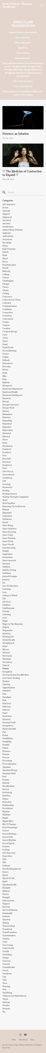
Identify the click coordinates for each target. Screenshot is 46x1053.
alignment (7, 217)
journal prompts (9, 576)
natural (5, 665)
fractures (6, 452)
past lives (6, 703)
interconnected (9, 560)
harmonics (7, 487)
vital (4, 980)
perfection (7, 716)
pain (4, 694)
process (5, 757)
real (4, 776)
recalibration (8, 786)
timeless (6, 919)
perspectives (7, 726)
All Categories (8, 204)
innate (5, 522)
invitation (6, 573)
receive (5, 789)
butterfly (6, 271)
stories (5, 894)
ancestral (6, 220)
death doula (7, 347)
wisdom (6, 1002)
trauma (5, 939)
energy (5, 401)
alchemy (6, 211)
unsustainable (8, 967)
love (4, 617)
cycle (4, 335)
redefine (6, 795)
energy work (8, 408)
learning (6, 589)
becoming (6, 242)
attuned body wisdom (12, 230)
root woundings (9, 827)
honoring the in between (13, 506)
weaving (6, 986)
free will (6, 459)
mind (4, 646)
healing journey (9, 494)
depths (5, 357)
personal (6, 719)
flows (5, 439)
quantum (6, 767)
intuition (6, 567)
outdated (6, 690)
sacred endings (9, 834)
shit (4, 862)
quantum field (9, 773)
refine (5, 799)
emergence (7, 385)
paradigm (6, 697)
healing (5, 490)
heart (4, 500)
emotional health (10, 392)
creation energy (9, 331)
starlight (6, 888)
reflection (6, 802)
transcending (8, 926)
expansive (6, 427)
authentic (6, 233)
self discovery (8, 853)
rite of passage (9, 824)
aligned (6, 214)
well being (7, 993)
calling (5, 274)
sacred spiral (8, 843)
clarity (5, 290)
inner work (7, 541)
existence (6, 417)
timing (5, 923)
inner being (7, 525)
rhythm (6, 811)
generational (8, 474)
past (4, 700)
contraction (7, 319)
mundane (6, 659)
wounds (6, 1008)
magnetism (7, 630)
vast (4, 977)
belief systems (8, 249)
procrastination (9, 764)
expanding (7, 420)
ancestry (6, 223)
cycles (5, 338)
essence (5, 411)
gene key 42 (7, 471)
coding (5, 293)
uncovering (7, 945)
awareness (7, 239)
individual (7, 516)
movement (7, 656)
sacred (5, 830)
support (6, 903)
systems (6, 916)
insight (5, 551)
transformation (9, 932)
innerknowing (8, 548)
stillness (6, 891)
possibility (7, 741)
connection (7, 312)
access (5, 207)
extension (6, 433)
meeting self (8, 636)
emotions (6, 398)
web (4, 989)
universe (6, 961)
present (5, 754)
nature (5, 668)
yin (3, 1012)
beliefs (5, 252)
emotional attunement (12, 389)
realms (5, 780)
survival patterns (10, 910)
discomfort (7, 363)
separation (7, 856)
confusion (7, 309)
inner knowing (9, 532)
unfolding (7, 954)
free (4, 455)
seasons (6, 846)
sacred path (7, 837)
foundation (7, 446)
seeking (6, 849)
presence (6, 751)
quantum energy (10, 770)
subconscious (8, 900)
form (4, 443)
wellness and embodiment (14, 996)
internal (6, 563)
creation (6, 328)
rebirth (5, 783)
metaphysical (8, 643)
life (4, 598)
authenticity (7, 236)
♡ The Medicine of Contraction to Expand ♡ (22, 173)
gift (4, 481)
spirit (4, 881)
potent (5, 748)
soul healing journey (11, 869)
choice (5, 287)
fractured (6, 449)
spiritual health (9, 884)
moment (6, 652)
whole (5, 999)
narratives (7, 662)
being (5, 246)
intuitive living (9, 570)
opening (6, 684)
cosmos (5, 325)
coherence (7, 296)
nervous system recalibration (15, 675)
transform (7, 929)
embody (6, 382)
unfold (5, 951)
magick (5, 627)
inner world (8, 544)
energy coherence (10, 404)
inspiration (7, 554)
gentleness (7, 478)
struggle (6, 897)
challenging (7, 281)
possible (6, 745)
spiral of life (8, 878)
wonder (6, 1005)
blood (5, 258)
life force (6, 602)
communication (9, 306)
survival (6, 907)
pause (4, 713)
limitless (6, 605)
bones (5, 261)
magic (5, 621)
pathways (6, 706)
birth (4, 255)
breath (5, 268)
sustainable (7, 913)
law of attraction (10, 586)
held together (8, 503)
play (4, 732)
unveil (5, 970)
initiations (7, 519)
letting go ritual (9, 595)
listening (6, 614)
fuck (4, 468)
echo (4, 379)
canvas (5, 277)
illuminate (7, 513)
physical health (9, 729)
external (6, 436)
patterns (6, 710)
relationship (8, 805)
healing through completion (15, 497)
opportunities (8, 687)
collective (6, 303)
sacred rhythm (9, 840)
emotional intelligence (12, 395)
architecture (8, 227)
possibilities (7, 738)
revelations (7, 808)
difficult (6, 360)
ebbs (4, 376)
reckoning (7, 792)
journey (6, 579)
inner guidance (9, 528)
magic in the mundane (12, 624)
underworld (8, 948)
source (5, 872)
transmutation (9, 935)
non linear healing (11, 678)
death (5, 344)
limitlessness (8, 608)
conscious (7, 315)
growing (6, 484)
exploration (7, 430)
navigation (7, 671)
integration (7, 557)
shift (4, 859)
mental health (8, 640)
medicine (6, 633)
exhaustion (7, 414)
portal (5, 735)
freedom (6, 462)
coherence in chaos (11, 300)
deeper (5, 354)
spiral (5, 875)
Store (14, 1040)
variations (7, 973)
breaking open (9, 265)
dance (5, 341)
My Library (23, 1040)
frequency (7, 465)
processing (7, 760)
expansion (7, 423)
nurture (6, 681)
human (5, 509)
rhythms (6, 814)
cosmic (5, 322)
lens (4, 592)
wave (4, 983)
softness (6, 865)
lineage (5, 611)
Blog (32, 1040)
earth (4, 373)
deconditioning (9, 350)
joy (3, 582)
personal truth (9, 722)
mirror (5, 649)
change (5, 284)
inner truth (7, 535)
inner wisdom (8, 538)
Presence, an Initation (15, 133)
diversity (6, 366)
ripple (5, 818)
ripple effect (7, 821)
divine (5, 369)
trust (4, 942)
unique (5, 958)
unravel (6, 964)
